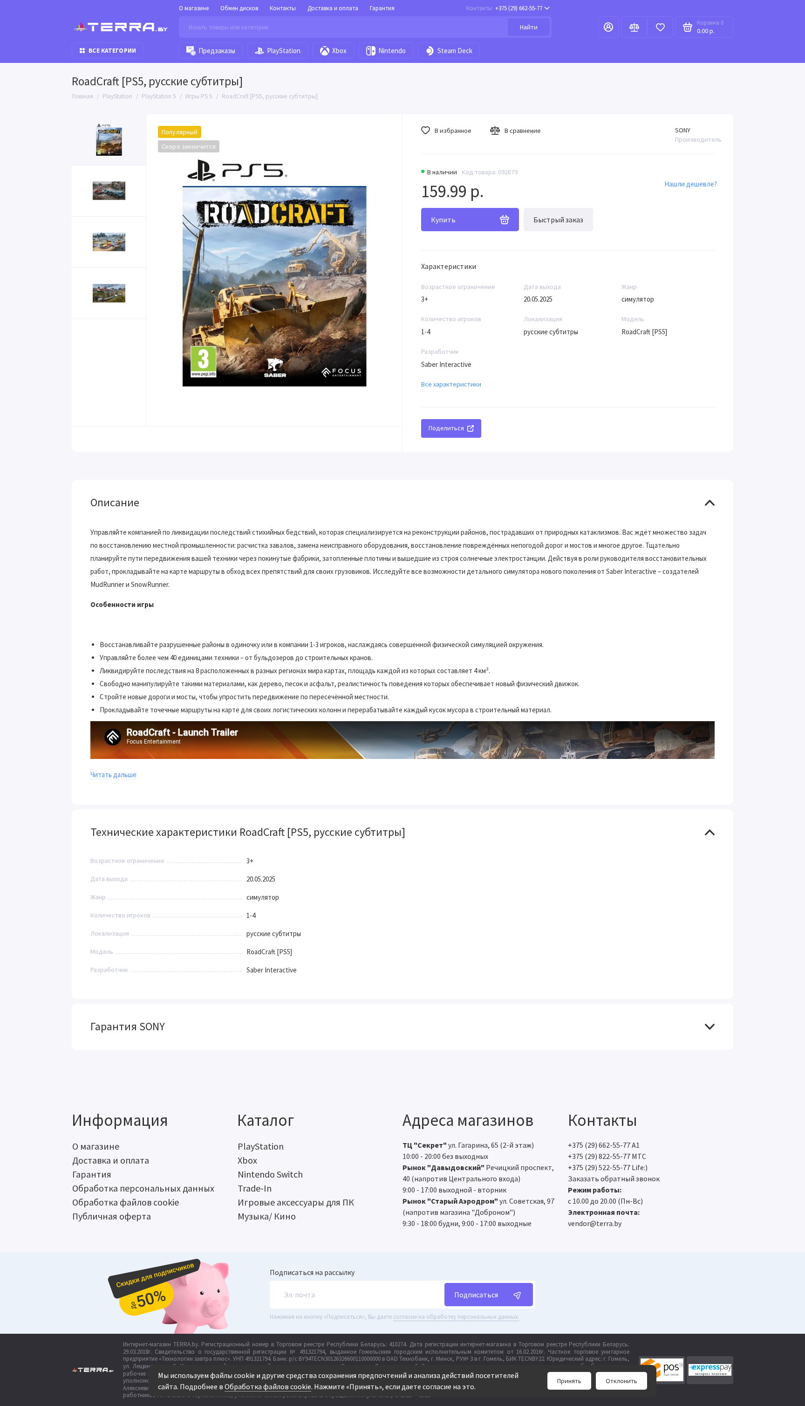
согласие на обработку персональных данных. (456, 1317)
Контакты (283, 8)
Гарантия (382, 8)
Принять (569, 1381)
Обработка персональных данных (143, 1188)
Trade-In (255, 1188)
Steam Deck (454, 50)
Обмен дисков (239, 8)
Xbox (339, 50)
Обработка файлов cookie (268, 1386)
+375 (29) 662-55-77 (504, 8)
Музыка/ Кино (267, 1216)
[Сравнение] (634, 27)
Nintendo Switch (270, 1174)
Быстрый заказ (558, 219)
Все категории (112, 51)
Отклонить (621, 1381)
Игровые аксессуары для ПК (296, 1202)
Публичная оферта (111, 1216)
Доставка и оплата (332, 8)
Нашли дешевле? (690, 183)
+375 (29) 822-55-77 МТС (607, 1156)
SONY (682, 130)
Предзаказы (216, 50)
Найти (529, 27)
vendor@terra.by (594, 1223)
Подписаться (476, 1294)
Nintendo (392, 50)
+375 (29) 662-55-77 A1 (604, 1145)
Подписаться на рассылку (312, 1272)
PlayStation (283, 50)
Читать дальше (113, 774)
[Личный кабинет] (608, 27)
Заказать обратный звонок (614, 1178)
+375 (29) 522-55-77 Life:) (608, 1167)
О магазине (194, 8)
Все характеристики (451, 384)
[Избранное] (660, 27)
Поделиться (446, 428)
